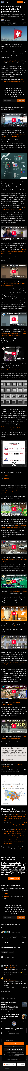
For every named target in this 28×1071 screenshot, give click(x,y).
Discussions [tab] (12, 998)
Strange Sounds (8, 19)
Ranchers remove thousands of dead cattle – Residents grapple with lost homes (15, 825)
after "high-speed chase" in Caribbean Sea (13, 369)
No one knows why (11, 626)
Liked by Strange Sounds (10, 967)
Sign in (25, 2)
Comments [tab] (4, 952)
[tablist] (7, 952)
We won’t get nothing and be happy (10, 61)
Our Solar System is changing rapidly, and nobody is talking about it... (10, 1016)
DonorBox (6, 478)
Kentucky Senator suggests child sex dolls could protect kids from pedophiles (13, 491)
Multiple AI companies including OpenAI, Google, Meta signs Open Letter (13, 251)
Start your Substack (10, 1064)
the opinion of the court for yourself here (13, 208)
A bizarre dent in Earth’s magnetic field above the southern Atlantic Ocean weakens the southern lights (15, 831)
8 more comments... (5, 991)
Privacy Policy (16, 1055)
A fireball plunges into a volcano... (8, 1003)
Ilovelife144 (7, 965)
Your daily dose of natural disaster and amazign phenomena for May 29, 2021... (10, 1006)
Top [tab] (3, 998)
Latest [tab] (6, 998)
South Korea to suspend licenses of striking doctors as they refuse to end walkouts (13, 664)
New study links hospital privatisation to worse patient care (14, 135)
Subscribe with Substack (15, 1049)
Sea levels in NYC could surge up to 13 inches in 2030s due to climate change (13, 284)
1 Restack (18, 932)
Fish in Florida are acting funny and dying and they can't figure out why (12, 427)
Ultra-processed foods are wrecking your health (11, 703)
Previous (6, 942)
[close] (24, 1022)
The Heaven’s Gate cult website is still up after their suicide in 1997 (13, 526)
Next (23, 942)
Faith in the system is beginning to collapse (13, 737)
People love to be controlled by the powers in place (12, 81)
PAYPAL (6, 476)
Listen (24, 20)
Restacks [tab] (11, 952)
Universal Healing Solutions (11, 978)
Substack (7, 1068)
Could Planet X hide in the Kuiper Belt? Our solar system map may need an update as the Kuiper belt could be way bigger (15, 817)
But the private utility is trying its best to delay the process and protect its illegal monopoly (13, 333)
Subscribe (19, 2)
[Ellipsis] (26, 965)
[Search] (25, 998)
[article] (14, 1007)
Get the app (21, 1064)
